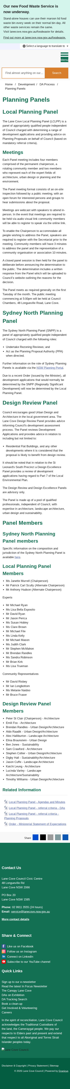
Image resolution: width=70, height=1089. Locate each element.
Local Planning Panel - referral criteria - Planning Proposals (31, 816)
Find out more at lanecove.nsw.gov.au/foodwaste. (34, 37)
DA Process (48, 84)
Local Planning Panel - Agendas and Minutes (37, 802)
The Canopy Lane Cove (16, 990)
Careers (7, 1012)
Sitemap (54, 1065)
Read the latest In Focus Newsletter (24, 986)
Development (26, 84)
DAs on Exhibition (13, 995)
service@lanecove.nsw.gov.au (30, 911)
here (17, 557)
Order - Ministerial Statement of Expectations (37, 824)
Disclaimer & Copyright (14, 1065)
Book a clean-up (12, 1003)
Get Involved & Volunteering (19, 1008)
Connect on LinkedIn (20, 956)
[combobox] (45, 46)
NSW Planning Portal (50, 367)
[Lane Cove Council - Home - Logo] (19, 58)
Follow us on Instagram (22, 951)
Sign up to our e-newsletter (19, 982)
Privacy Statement (38, 1065)
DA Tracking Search (14, 999)
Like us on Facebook (20, 946)
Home (9, 84)
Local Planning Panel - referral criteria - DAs (37, 808)
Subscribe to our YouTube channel (28, 961)
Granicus (63, 1071)
